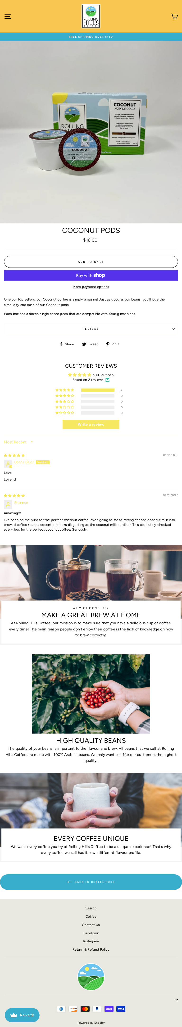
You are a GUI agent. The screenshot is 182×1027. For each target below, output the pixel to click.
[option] (91, 37)
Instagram (91, 941)
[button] (65, 390)
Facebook (91, 933)
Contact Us (91, 925)
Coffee (91, 916)
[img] (14, 455)
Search (90, 908)
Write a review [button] (91, 424)
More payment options (91, 287)
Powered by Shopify (91, 1022)
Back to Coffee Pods (94, 881)
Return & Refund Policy (91, 949)
